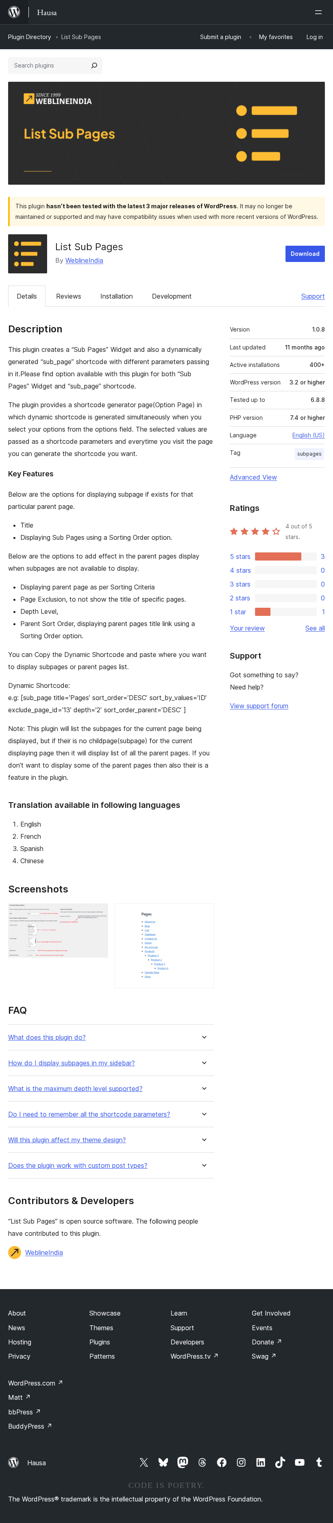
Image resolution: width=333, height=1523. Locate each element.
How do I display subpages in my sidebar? (71, 1063)
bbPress (24, 1412)
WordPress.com (35, 1383)
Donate (267, 1342)
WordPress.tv (195, 1356)
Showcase (105, 1313)
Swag (264, 1356)
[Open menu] (320, 12)
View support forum (259, 706)
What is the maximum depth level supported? (75, 1089)
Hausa (36, 1463)
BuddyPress (30, 1426)
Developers (187, 1342)
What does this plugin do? (47, 1037)
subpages (309, 454)
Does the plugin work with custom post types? (77, 1166)
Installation (116, 296)
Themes (101, 1328)
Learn (179, 1313)
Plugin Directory (29, 36)
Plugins (99, 1342)
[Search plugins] (94, 65)
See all (315, 628)
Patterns (102, 1356)
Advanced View (253, 477)
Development (172, 296)
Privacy (19, 1356)
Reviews (68, 296)
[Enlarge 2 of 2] (203, 914)
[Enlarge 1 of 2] (97, 914)
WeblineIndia (84, 260)
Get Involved (271, 1313)
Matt (19, 1397)
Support (313, 296)
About (17, 1313)
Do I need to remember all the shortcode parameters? (89, 1114)
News (16, 1328)
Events (262, 1328)
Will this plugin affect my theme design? (67, 1140)
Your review (247, 628)
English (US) (308, 435)
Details (27, 296)
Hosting (19, 1342)
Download (305, 253)
